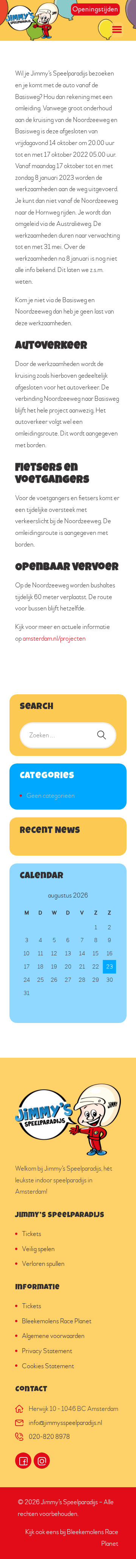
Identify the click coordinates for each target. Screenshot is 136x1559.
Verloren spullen (43, 1263)
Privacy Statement (47, 1351)
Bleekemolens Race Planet (56, 1321)
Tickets (31, 1234)
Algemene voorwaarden (53, 1336)
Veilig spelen (38, 1249)
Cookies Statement (48, 1366)
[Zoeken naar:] (68, 735)
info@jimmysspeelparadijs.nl (65, 1422)
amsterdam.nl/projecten (54, 638)
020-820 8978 (49, 1436)
